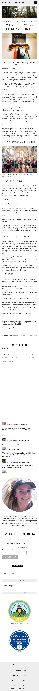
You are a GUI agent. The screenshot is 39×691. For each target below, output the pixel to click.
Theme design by (19, 688)
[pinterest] (24, 534)
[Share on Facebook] (3, 348)
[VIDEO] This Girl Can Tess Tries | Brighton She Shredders (10, 359)
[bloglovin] (16, 3)
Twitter (15, 336)
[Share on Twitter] (5, 348)
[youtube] (12, 3)
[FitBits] (19, 10)
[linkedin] (33, 534)
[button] (36, 2)
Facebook (33, 336)
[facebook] (9, 3)
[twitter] (2, 3)
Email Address (7, 550)
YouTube (20, 675)
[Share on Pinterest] (7, 348)
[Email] (19, 3)
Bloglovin (23, 336)
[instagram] (6, 3)
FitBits (22, 685)
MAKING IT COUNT (30, 356)
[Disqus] (19, 393)
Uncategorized (27, 21)
